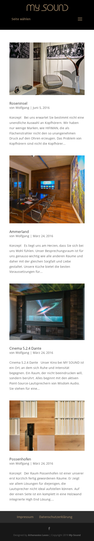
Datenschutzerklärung (55, 517)
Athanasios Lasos (38, 535)
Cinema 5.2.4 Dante (25, 348)
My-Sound (75, 535)
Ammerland (19, 231)
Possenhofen (20, 459)
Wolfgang (22, 108)
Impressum (25, 517)
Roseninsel (18, 103)
